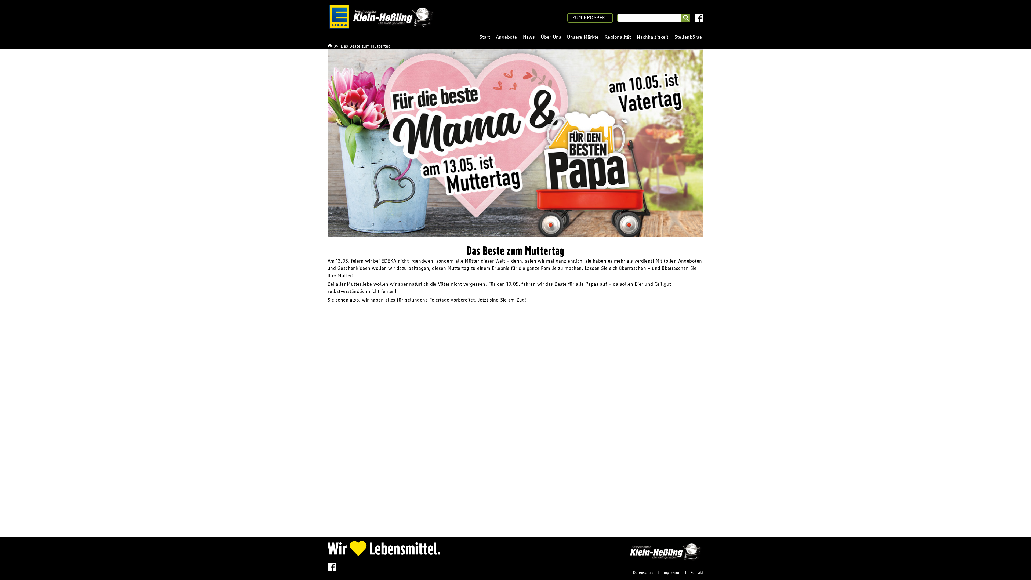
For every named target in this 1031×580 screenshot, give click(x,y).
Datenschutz (643, 572)
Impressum (672, 572)
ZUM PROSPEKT (590, 18)
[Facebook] (699, 17)
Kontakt (696, 572)
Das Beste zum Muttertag (366, 46)
